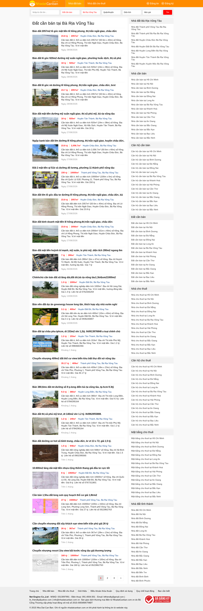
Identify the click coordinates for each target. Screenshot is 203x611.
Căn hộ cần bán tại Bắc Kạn (144, 201)
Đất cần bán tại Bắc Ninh (143, 281)
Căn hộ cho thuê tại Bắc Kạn (144, 416)
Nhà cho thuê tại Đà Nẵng (143, 307)
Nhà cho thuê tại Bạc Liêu (143, 349)
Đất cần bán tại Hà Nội (141, 227)
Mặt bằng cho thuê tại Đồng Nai (146, 455)
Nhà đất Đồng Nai (139, 526)
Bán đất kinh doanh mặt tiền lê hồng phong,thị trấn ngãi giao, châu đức (72, 222)
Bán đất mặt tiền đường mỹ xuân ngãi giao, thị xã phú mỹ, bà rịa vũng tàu (73, 113)
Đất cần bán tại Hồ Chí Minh (144, 223)
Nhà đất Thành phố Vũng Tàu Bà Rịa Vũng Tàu (148, 28)
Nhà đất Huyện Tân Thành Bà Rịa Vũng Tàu (150, 58)
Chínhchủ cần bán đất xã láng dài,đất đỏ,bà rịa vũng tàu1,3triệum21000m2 (74, 277)
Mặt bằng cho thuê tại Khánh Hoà (147, 467)
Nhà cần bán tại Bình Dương (144, 88)
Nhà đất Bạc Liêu (139, 564)
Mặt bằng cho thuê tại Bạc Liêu (145, 492)
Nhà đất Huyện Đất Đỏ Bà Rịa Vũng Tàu (150, 46)
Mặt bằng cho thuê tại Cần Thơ (146, 476)
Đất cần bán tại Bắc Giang (143, 269)
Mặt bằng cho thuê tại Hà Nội (145, 442)
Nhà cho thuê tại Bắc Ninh (143, 353)
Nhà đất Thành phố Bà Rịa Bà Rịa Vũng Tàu (150, 34)
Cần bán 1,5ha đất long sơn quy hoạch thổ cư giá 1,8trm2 (64, 495)
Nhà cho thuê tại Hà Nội (142, 299)
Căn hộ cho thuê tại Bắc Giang (145, 412)
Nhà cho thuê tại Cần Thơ (143, 332)
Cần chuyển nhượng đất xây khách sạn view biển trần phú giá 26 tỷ (70, 523)
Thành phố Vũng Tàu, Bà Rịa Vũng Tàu (99, 172)
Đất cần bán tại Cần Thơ (142, 260)
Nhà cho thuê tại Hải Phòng (144, 328)
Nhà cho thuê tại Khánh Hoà (144, 324)
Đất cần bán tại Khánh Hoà (144, 252)
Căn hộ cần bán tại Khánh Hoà (145, 180)
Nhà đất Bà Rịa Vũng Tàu (143, 535)
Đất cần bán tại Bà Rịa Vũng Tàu (146, 248)
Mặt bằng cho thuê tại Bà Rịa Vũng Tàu (149, 463)
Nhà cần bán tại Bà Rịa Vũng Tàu (147, 104)
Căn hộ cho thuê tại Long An (144, 387)
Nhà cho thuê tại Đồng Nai (143, 311)
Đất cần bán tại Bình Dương (144, 231)
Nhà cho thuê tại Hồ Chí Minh (145, 295)
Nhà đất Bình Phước (140, 581)
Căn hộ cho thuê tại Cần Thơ (145, 404)
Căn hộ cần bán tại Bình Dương (146, 159)
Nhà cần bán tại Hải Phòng (143, 113)
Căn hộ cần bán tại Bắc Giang (145, 197)
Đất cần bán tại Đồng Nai (143, 240)
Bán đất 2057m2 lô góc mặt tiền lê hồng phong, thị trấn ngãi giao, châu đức (74, 31)
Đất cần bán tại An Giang (143, 264)
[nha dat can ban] (47, 3)
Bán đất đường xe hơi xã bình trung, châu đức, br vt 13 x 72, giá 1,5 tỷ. (71, 441)
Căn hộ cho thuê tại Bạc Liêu (144, 420)
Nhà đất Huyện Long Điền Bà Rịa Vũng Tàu (149, 51)
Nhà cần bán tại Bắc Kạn (143, 129)
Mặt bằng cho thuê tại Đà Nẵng (146, 451)
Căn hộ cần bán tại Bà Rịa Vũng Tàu (148, 176)
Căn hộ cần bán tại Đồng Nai (144, 168)
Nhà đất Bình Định (139, 576)
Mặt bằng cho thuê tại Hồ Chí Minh (147, 438)
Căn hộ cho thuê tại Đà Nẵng (145, 379)
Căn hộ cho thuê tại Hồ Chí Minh (146, 366)
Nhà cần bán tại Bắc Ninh (143, 138)
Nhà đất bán (74, 3)
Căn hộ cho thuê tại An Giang (145, 408)
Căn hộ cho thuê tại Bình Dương (146, 375)
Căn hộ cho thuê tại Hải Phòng (145, 400)
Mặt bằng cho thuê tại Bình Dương (147, 446)
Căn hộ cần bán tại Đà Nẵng (144, 164)
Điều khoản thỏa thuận (101, 591)
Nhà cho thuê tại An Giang (143, 336)
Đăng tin (154, 3)
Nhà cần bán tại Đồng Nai (143, 96)
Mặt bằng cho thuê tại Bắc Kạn (145, 488)
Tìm (167, 12)
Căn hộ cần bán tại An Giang (144, 193)
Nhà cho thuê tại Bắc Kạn (143, 345)
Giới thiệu (82, 591)
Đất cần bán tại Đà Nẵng (142, 235)
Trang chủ (34, 591)
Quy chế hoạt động (145, 591)
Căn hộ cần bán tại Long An (144, 172)
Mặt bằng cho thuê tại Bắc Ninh (146, 496)
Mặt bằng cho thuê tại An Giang (146, 480)
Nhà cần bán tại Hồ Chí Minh (144, 79)
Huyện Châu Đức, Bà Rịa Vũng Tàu (97, 36)
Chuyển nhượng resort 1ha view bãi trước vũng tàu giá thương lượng (71, 550)
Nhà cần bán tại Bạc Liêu (143, 133)
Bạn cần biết (164, 591)
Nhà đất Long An (139, 531)
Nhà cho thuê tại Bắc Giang (144, 340)
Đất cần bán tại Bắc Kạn (142, 273)
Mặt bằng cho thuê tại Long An (145, 459)
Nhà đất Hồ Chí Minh (141, 510)
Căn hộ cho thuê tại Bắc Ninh (145, 425)
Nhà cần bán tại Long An (142, 100)
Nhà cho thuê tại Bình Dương (145, 303)
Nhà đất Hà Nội (138, 514)
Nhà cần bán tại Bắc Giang (143, 125)
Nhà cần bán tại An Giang (143, 121)
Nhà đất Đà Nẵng (139, 522)
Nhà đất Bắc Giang (140, 556)
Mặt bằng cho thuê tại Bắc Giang (146, 484)
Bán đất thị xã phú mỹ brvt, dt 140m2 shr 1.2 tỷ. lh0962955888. (67, 414)
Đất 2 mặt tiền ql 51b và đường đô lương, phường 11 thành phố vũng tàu (73, 167)
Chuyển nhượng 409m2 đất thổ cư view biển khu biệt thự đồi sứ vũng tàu (73, 358)
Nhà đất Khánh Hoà (140, 539)
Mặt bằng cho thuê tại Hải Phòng (146, 471)
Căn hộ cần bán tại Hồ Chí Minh (146, 151)
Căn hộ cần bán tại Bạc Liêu (144, 205)
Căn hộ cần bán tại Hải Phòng (145, 184)
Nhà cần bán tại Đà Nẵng (143, 92)
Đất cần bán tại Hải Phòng (143, 256)
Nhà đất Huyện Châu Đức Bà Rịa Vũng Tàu (149, 41)
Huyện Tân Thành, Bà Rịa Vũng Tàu (94, 63)
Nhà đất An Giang (139, 551)
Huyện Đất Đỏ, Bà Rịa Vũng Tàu (94, 282)
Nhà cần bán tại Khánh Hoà (144, 109)
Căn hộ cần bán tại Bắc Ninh (144, 209)
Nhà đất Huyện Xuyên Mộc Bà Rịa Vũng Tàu (150, 65)
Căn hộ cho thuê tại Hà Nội (144, 371)
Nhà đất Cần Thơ (139, 547)
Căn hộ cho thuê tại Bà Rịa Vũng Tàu (148, 391)
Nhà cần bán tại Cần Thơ (143, 117)
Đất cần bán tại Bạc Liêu (142, 277)
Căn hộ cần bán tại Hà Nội (143, 155)
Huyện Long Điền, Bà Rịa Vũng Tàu (95, 392)
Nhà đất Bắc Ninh (139, 568)
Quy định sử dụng (124, 591)
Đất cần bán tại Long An (142, 244)
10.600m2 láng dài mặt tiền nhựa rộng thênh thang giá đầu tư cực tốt (71, 468)
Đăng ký (169, 3)
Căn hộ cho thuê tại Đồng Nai (145, 383)
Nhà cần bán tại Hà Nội (142, 84)
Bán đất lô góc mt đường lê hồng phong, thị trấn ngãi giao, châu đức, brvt (73, 85)
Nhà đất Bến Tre (139, 572)
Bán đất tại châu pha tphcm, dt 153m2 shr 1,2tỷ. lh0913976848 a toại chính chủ (76, 331)
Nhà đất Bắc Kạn (139, 560)
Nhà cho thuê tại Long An (143, 315)
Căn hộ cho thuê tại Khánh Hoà (146, 395)
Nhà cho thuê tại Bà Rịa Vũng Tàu (147, 320)
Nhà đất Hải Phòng (140, 543)
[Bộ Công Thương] (159, 599)
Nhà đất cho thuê (97, 3)
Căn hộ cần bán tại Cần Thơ (144, 189)
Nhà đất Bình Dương (141, 518)
